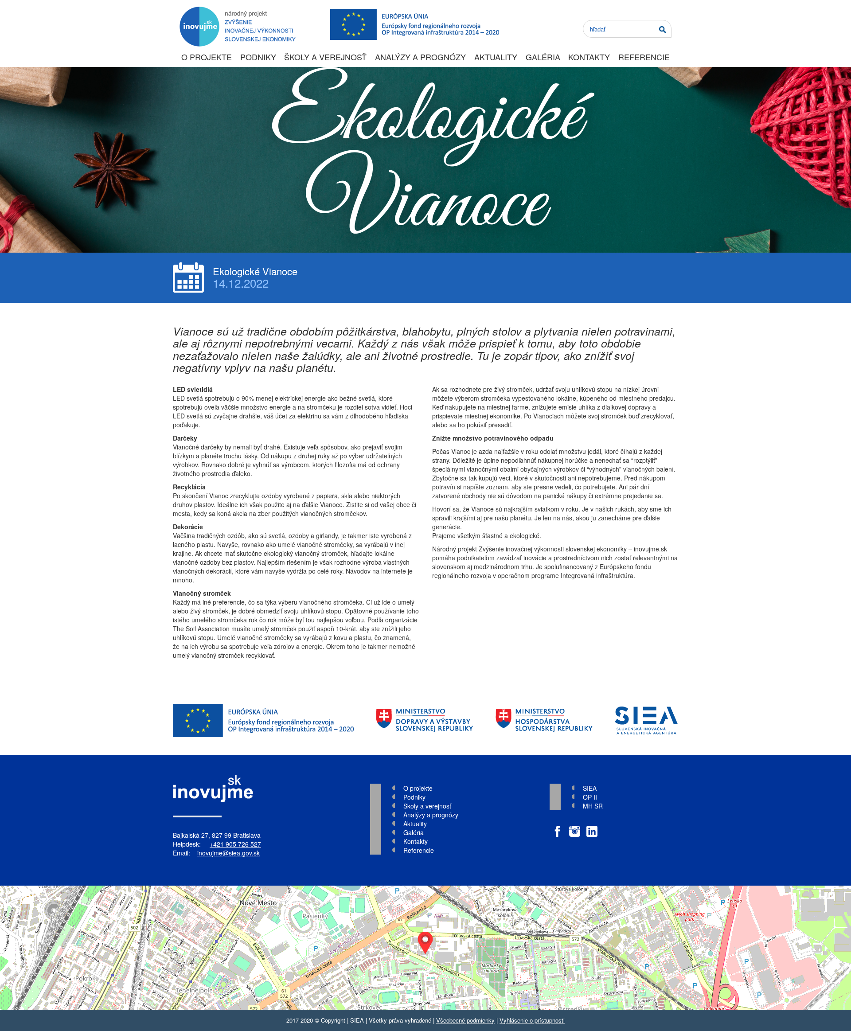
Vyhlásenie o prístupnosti (532, 1020)
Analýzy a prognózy (420, 56)
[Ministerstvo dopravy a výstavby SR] (424, 720)
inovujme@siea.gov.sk (228, 852)
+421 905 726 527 (235, 844)
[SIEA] (646, 720)
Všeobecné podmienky (465, 1020)
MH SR (593, 805)
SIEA (590, 788)
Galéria (543, 56)
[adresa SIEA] (425, 948)
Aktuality (495, 56)
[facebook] (557, 827)
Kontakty (589, 56)
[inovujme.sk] (236, 11)
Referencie (644, 56)
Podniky (258, 56)
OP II (590, 797)
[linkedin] (591, 827)
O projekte (206, 56)
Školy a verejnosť (325, 56)
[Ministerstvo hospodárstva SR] (544, 720)
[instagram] (574, 827)
